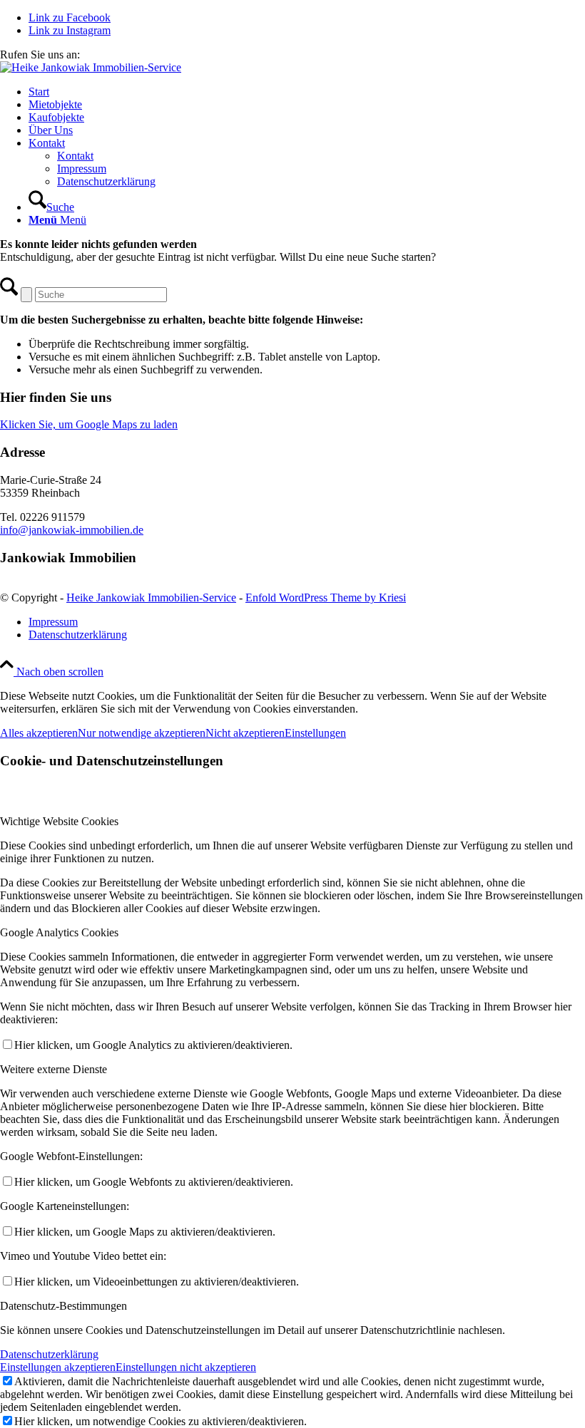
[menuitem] (307, 92)
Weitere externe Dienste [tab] (53, 1069)
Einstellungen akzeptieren (58, 1367)
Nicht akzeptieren (245, 733)
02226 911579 (115, 54)
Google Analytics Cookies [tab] (59, 932)
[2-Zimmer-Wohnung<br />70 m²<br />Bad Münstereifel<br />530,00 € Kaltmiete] (90, 67)
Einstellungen (315, 733)
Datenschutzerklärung (49, 1354)
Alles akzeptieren (39, 733)
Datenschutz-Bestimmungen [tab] (63, 1306)
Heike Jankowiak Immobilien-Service (151, 597)
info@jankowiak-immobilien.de (71, 530)
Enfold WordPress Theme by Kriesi (325, 597)
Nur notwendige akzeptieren (141, 733)
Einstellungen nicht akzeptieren (186, 1367)
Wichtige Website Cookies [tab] (59, 821)
